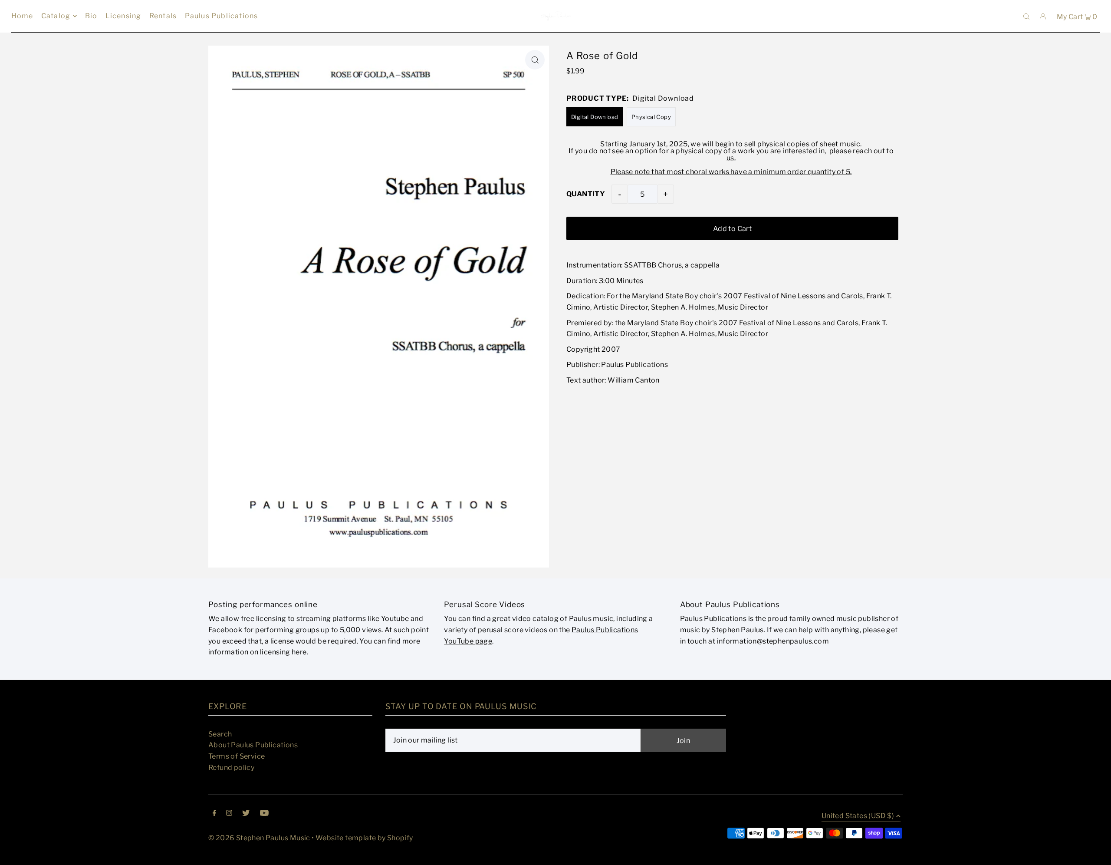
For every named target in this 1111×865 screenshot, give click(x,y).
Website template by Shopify (364, 838)
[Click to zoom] (535, 59)
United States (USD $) (858, 816)
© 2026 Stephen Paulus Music (259, 838)
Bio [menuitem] (91, 16)
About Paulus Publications (253, 745)
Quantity (585, 194)
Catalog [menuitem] (55, 16)
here (299, 652)
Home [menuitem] (22, 16)
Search (220, 734)
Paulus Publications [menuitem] (221, 16)
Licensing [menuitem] (123, 16)
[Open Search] (1026, 16)
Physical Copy (651, 116)
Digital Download (594, 116)
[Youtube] (264, 813)
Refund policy (231, 767)
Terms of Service (236, 756)
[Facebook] (214, 813)
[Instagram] (229, 813)
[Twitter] (246, 813)
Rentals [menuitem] (163, 16)
